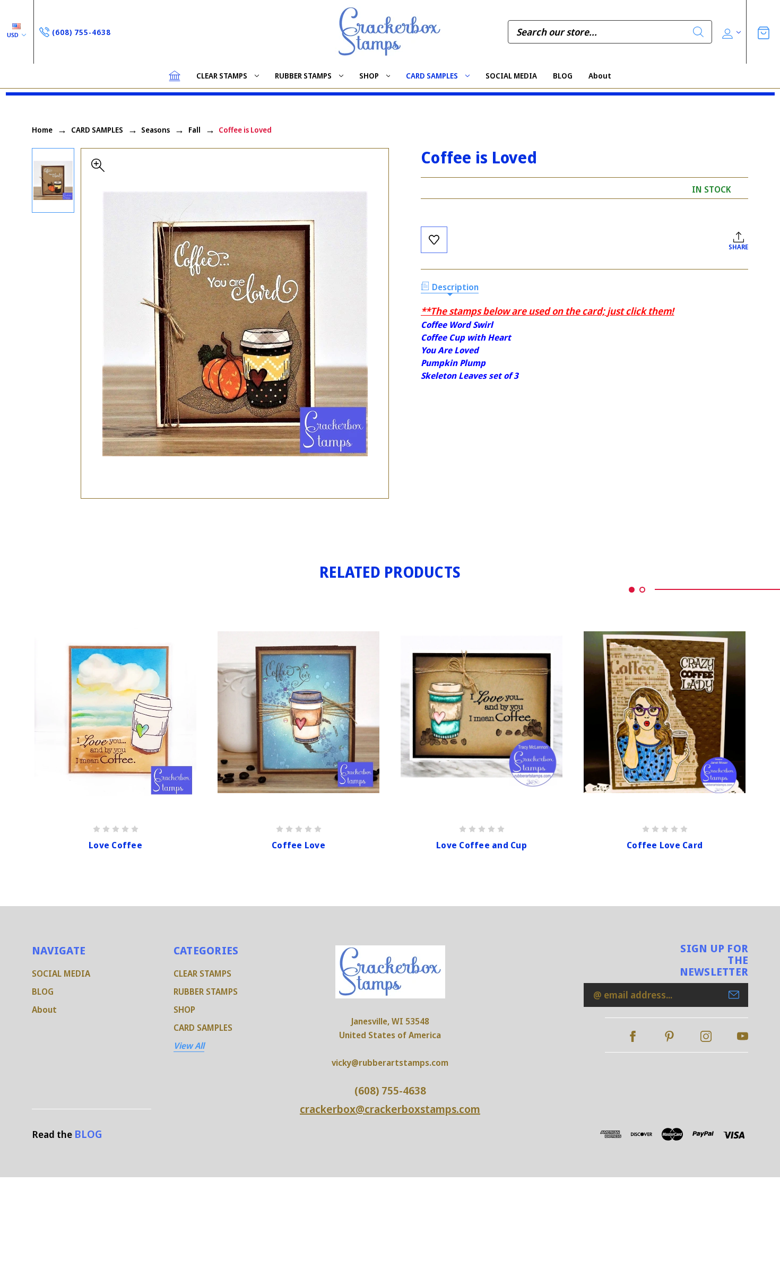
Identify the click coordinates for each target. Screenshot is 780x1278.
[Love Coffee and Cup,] (481, 711)
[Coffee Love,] (298, 711)
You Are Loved (450, 350)
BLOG (563, 76)
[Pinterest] (669, 1036)
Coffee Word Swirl (457, 325)
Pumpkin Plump (453, 363)
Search (698, 32)
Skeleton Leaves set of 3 (469, 375)
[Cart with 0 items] (763, 31)
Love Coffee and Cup (481, 845)
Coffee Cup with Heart (466, 337)
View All (189, 1045)
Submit (733, 994)
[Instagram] (706, 1036)
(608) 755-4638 (390, 1090)
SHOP (369, 76)
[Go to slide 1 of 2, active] (632, 590)
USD (13, 35)
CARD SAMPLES (432, 76)
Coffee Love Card (665, 845)
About (599, 76)
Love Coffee (115, 845)
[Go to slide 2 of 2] (642, 590)
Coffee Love (298, 845)
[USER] (730, 32)
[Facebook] (632, 1036)
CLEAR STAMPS (221, 76)
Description (455, 287)
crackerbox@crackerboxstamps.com (390, 1109)
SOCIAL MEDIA (511, 76)
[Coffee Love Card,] (665, 711)
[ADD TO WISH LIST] (434, 240)
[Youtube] (742, 1036)
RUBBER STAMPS (303, 76)
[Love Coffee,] (115, 711)
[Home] (174, 76)
